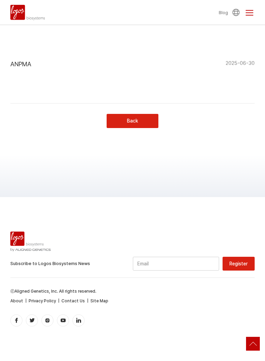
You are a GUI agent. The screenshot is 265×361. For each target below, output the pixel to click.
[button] (237, 12)
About (16, 301)
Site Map (99, 301)
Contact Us (73, 301)
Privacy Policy (42, 301)
